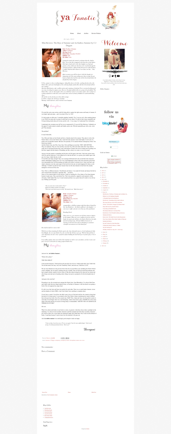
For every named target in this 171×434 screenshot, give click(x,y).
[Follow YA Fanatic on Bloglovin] (114, 142)
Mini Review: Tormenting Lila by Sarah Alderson (113, 200)
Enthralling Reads (48, 410)
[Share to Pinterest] (68, 338)
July (104, 192)
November (105, 183)
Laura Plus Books (48, 413)
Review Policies (96, 33)
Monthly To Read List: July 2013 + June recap (112, 229)
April (104, 236)
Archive (86, 33)
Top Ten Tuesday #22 (107, 227)
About (79, 33)
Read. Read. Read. (48, 415)
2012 (103, 245)
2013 (103, 179)
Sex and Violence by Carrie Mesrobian (111, 223)
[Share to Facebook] (67, 338)
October (105, 185)
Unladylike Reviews (49, 417)
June (104, 232)
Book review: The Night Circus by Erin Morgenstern (114, 217)
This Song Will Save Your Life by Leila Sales (112, 202)
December (105, 181)
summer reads (78, 340)
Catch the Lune (48, 408)
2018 (103, 170)
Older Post (93, 392)
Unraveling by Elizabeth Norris (109, 208)
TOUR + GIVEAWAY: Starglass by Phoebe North (113, 204)
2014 (103, 177)
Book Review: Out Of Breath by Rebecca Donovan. (114, 213)
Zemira (87, 428)
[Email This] (62, 338)
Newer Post (44, 392)
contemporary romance (65, 340)
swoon (83, 340)
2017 (103, 172)
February (105, 241)
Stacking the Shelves (107, 215)
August (104, 190)
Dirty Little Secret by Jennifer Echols (110, 206)
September (105, 187)
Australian (47, 340)
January (105, 243)
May (104, 234)
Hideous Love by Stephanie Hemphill (111, 196)
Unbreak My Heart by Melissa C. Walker (111, 225)
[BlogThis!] (63, 338)
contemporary (57, 340)
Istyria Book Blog (48, 412)
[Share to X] (65, 338)
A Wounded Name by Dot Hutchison (111, 198)
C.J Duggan (52, 340)
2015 (103, 175)
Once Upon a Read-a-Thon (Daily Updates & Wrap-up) (114, 219)
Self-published (73, 340)
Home (72, 33)
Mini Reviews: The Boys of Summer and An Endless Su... (115, 194)
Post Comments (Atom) (52, 395)
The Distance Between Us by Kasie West (111, 210)
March (104, 238)
